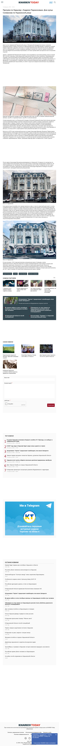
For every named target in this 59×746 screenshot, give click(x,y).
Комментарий (7, 383)
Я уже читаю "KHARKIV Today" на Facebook (45, 743)
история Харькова (22, 273)
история (15, 273)
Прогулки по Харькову (33, 273)
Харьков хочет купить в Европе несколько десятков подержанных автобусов (29, 460)
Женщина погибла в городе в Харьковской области (19, 637)
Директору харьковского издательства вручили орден (20, 642)
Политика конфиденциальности (21, 734)
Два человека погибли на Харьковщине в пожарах (19, 609)
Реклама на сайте (47, 732)
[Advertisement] (29, 75)
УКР (51, 2)
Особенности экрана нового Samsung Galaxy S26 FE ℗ (20, 579)
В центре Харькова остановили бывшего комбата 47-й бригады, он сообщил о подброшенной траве (30, 440)
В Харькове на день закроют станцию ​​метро (17, 632)
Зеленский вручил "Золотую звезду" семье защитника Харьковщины (24, 574)
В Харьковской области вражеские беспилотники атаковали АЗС (23, 588)
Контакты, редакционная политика (16, 732)
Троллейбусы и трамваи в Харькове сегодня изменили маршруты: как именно (27, 647)
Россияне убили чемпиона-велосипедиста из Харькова (20, 570)
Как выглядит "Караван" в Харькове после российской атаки (42, 316)
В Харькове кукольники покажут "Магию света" (18, 618)
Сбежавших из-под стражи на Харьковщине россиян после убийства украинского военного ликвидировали (41, 310)
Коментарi (51, 405)
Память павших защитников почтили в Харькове (19, 628)
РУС (31, 741)
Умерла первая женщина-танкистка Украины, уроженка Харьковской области (29, 455)
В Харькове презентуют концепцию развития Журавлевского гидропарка (28, 469)
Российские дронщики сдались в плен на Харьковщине (20, 584)
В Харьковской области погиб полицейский (14, 316)
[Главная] (28, 2)
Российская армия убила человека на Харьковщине (20, 651)
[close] (56, 734)
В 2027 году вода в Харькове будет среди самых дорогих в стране (26, 446)
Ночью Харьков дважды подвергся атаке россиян (19, 613)
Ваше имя (6, 377)
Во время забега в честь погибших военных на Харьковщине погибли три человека (16, 309)
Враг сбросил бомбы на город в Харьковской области (22, 465)
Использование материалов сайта (34, 732)
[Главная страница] (29, 725)
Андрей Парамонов (7, 273)
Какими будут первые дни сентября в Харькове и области (21, 565)
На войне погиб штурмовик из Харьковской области (20, 656)
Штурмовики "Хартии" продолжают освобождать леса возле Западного (36, 299)
